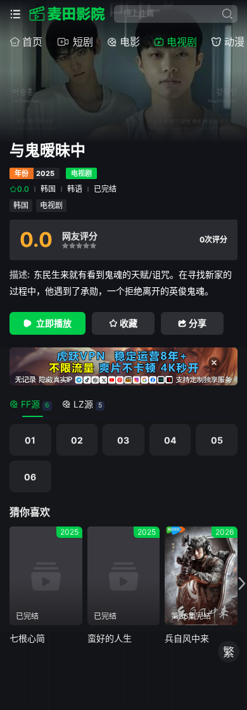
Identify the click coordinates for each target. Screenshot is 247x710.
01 (30, 440)
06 (30, 476)
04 (170, 440)
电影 (130, 41)
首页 (32, 41)
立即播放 (54, 323)
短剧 (83, 41)
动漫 (234, 41)
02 (77, 440)
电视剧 (182, 41)
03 (123, 440)
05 (217, 440)
